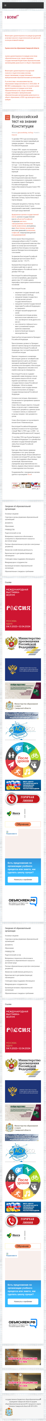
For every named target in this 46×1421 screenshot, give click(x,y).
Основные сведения (11, 514)
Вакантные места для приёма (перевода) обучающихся (18, 554)
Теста (29, 474)
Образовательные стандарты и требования (19, 571)
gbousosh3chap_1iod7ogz (25, 132)
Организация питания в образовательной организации (18, 567)
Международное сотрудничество (16, 562)
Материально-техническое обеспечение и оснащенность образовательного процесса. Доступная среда (20, 538)
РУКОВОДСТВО (10, 530)
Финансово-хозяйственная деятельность (19, 550)
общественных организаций (24, 228)
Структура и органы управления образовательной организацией (21, 518)
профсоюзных (21, 226)
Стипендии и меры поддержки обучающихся (20, 559)
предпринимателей (19, 235)
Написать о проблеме (23, 880)
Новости (14, 135)
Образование (9, 526)
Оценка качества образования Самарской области (22, 48)
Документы (9, 523)
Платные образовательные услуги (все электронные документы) (22, 545)
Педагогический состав (13, 533)
